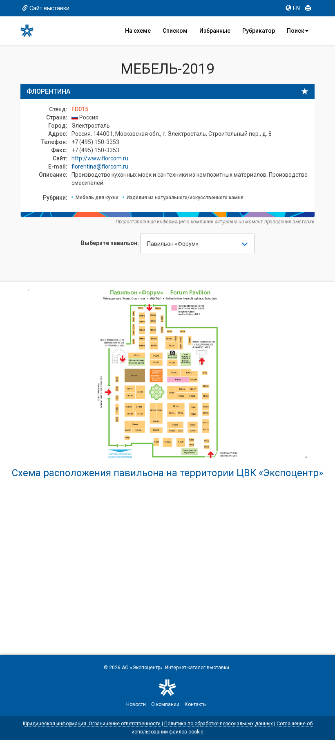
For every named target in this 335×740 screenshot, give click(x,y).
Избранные (214, 30)
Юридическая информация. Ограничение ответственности (92, 724)
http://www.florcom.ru (99, 158)
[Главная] (30, 31)
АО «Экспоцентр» (142, 667)
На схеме (138, 30)
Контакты (196, 704)
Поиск (295, 30)
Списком (175, 30)
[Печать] (308, 8)
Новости (136, 704)
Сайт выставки (49, 8)
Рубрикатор (258, 30)
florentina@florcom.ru (99, 166)
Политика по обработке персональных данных (218, 724)
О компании (165, 704)
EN (296, 8)
